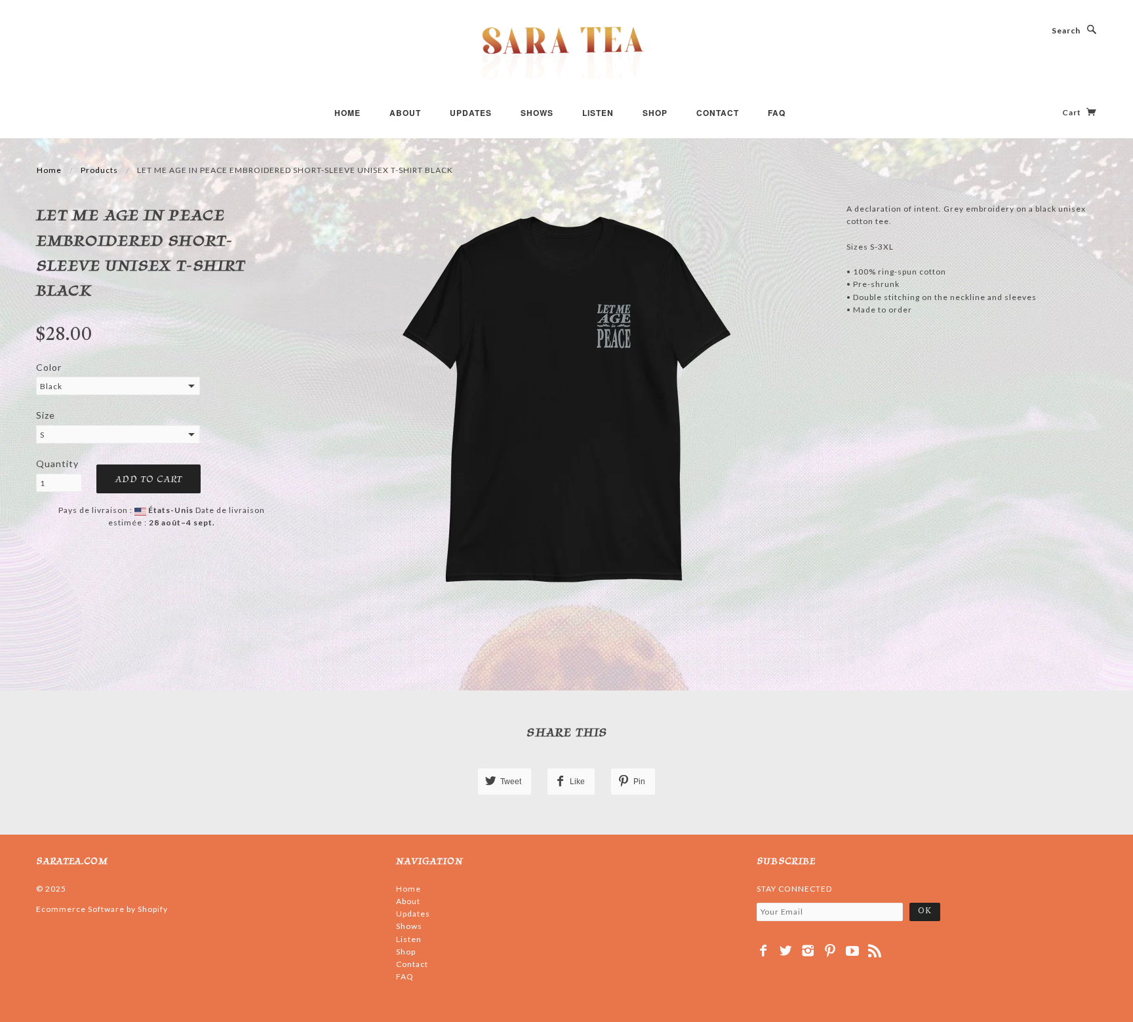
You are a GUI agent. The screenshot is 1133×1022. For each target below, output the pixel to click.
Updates (471, 113)
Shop (655, 113)
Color (49, 367)
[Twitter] (786, 950)
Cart (1072, 112)
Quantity (57, 463)
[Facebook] (763, 950)
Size (45, 415)
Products (99, 170)
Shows (537, 113)
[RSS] (875, 950)
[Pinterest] (830, 950)
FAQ (776, 113)
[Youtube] (853, 950)
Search (1066, 30)
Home (347, 113)
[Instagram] (808, 950)
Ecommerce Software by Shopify (102, 909)
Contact (717, 113)
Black (51, 386)
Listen (598, 113)
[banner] (566, 52)
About (405, 113)
